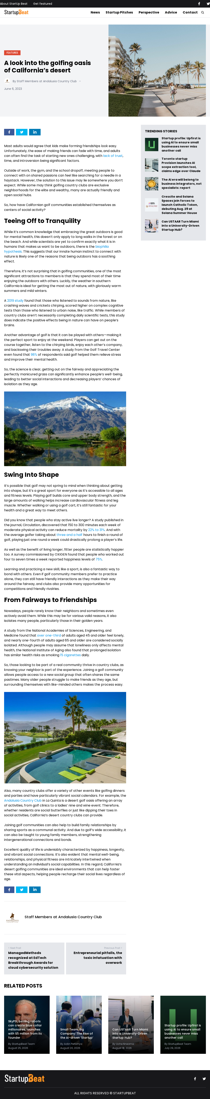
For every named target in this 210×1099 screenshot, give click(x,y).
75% (99, 559)
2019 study (15, 300)
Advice (171, 12)
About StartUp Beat (13, 4)
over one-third (49, 635)
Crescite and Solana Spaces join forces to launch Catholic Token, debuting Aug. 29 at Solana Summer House (180, 205)
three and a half (69, 534)
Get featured (42, 4)
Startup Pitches (119, 12)
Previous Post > (113, 948)
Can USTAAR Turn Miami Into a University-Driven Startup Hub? (180, 226)
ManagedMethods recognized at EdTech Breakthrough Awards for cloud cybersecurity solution (33, 960)
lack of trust (113, 155)
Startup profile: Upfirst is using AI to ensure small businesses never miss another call (181, 144)
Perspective (149, 12)
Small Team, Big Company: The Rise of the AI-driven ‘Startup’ (76, 1034)
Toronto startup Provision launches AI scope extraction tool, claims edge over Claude (181, 165)
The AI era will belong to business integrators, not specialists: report (182, 184)
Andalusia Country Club (23, 800)
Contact (190, 12)
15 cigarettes (70, 655)
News (95, 12)
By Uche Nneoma (123, 1044)
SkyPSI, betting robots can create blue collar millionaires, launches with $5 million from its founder (25, 1029)
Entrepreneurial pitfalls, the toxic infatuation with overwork (98, 958)
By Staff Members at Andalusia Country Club (45, 81)
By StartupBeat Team (21, 1044)
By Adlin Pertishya (71, 1044)
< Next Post (14, 948)
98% (34, 354)
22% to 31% (96, 530)
